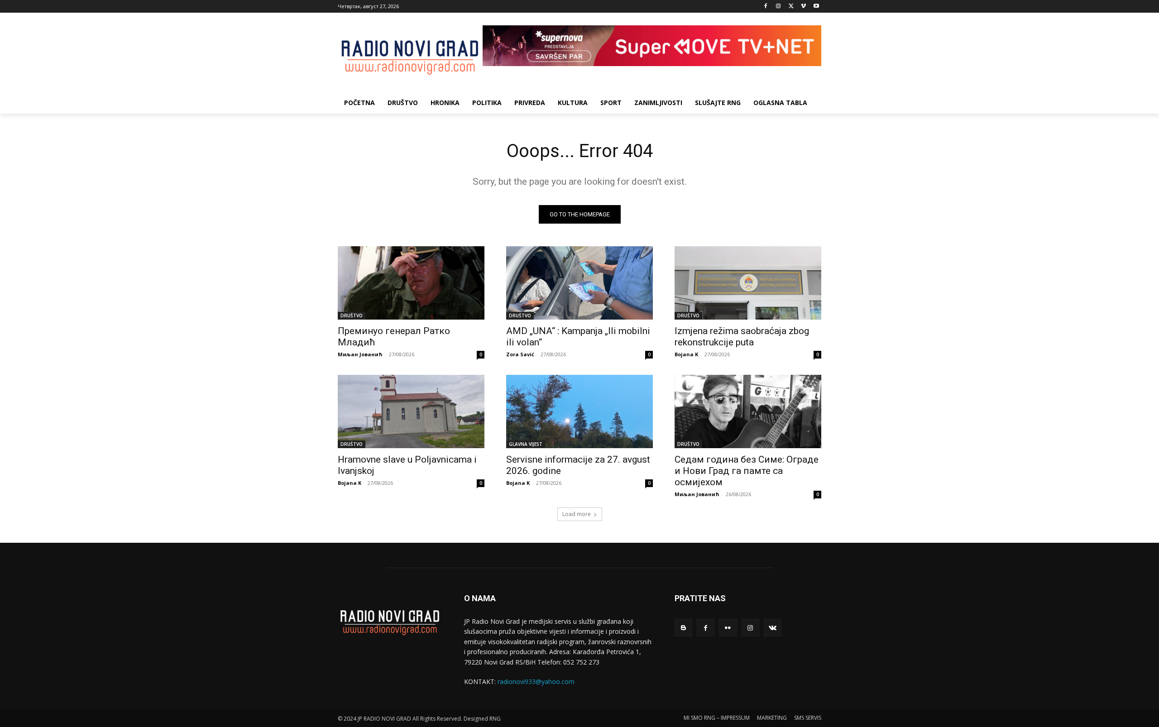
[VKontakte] (772, 627)
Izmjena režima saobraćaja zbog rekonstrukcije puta (742, 336)
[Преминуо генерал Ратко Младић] (411, 283)
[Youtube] (816, 6)
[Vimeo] (803, 6)
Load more (576, 514)
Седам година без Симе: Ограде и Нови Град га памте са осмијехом (747, 471)
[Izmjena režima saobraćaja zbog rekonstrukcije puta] (748, 283)
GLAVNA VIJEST (525, 444)
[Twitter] (791, 6)
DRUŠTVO (351, 315)
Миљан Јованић (360, 354)
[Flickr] (728, 627)
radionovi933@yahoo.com (536, 681)
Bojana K (686, 354)
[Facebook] (766, 6)
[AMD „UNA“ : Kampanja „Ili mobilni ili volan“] (579, 283)
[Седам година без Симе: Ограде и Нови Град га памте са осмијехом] (748, 411)
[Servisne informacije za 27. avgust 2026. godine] (579, 411)
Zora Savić (520, 354)
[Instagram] (778, 6)
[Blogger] (683, 627)
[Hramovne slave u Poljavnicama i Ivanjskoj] (411, 411)
